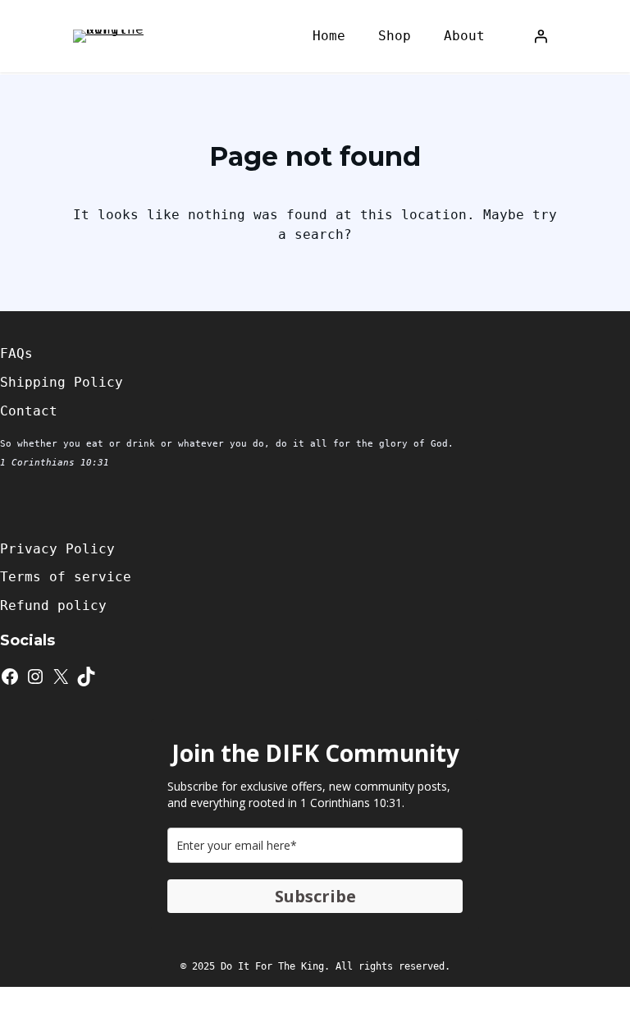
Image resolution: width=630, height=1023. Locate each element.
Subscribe (315, 896)
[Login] (540, 36)
